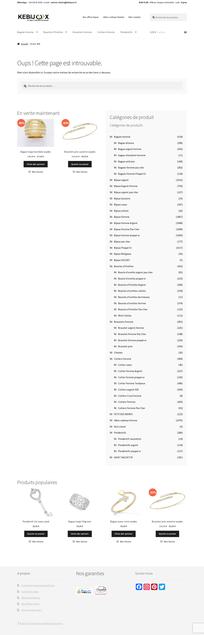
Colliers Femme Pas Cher (131, 408)
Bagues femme (25, 32)
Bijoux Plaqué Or (123, 247)
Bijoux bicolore (122, 198)
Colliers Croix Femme (129, 395)
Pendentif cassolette (129, 438)
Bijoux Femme (121, 216)
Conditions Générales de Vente (38, 585)
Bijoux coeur (120, 204)
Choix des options (36, 164)
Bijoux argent (121, 180)
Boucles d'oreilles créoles (132, 290)
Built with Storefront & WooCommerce (41, 623)
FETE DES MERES (123, 414)
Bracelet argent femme (131, 327)
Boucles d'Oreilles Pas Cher (133, 309)
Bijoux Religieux (122, 253)
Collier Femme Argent (130, 371)
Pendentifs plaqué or (129, 451)
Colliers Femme (106, 32)
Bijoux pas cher (122, 241)
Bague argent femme (129, 149)
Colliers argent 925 (128, 389)
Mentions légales (30, 597)
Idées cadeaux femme (113, 17)
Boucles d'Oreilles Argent (132, 284)
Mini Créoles (124, 315)
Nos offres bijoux (91, 17)
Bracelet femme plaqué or (132, 340)
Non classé (120, 426)
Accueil (24, 43)
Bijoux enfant (121, 210)
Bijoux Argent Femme (126, 186)
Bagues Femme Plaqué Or (132, 173)
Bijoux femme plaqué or (127, 235)
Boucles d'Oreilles (124, 266)
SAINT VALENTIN (123, 457)
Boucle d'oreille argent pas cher (135, 272)
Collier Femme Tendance (131, 383)
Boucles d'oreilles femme (132, 303)
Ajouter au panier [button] (79, 164)
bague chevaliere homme (132, 155)
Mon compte (135, 17)
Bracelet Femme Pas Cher (132, 334)
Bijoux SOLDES (122, 260)
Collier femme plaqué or (131, 377)
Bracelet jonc (125, 346)
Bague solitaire (126, 161)
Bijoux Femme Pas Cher (126, 229)
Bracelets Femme (82, 32)
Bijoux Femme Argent (126, 223)
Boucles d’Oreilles (53, 32)
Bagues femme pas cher (131, 167)
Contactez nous (30, 591)
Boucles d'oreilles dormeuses (134, 297)
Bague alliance (126, 143)
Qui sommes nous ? (31, 610)
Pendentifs (126, 32)
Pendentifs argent (128, 445)
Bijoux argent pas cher (126, 192)
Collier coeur (125, 364)
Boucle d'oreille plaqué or (132, 278)
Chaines (118, 352)
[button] (35, 172)
